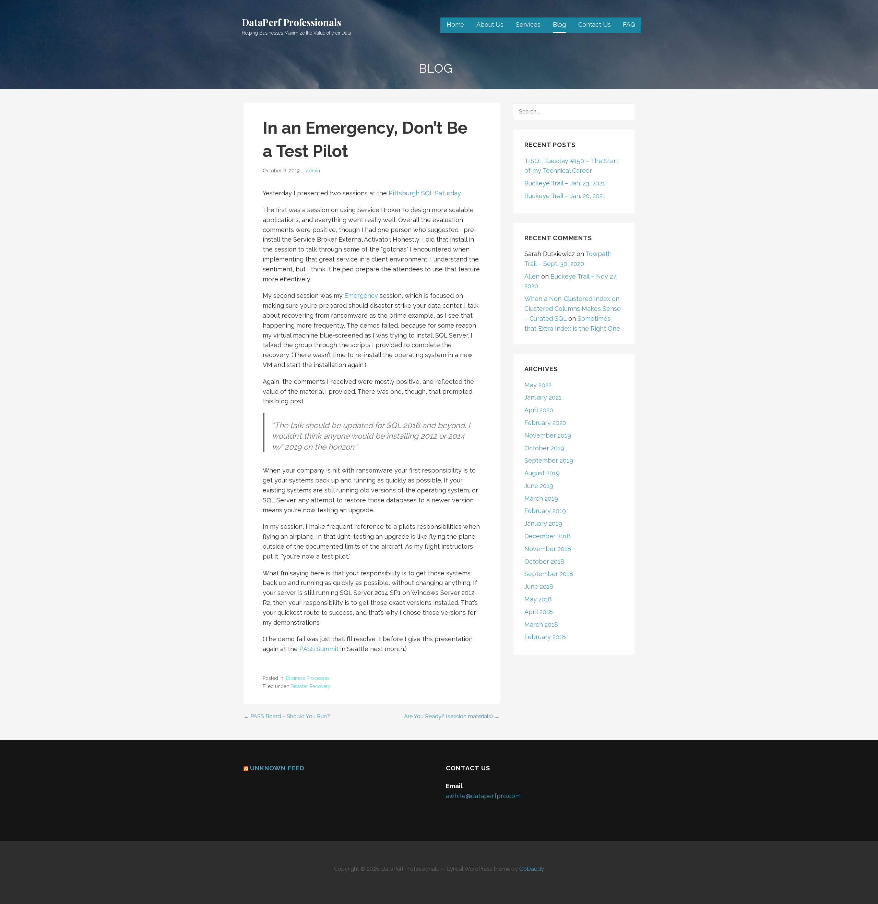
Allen (531, 276)
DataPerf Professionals (291, 22)
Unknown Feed (277, 768)
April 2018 (538, 611)
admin (313, 170)
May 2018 (538, 599)
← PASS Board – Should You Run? (287, 716)
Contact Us (594, 24)
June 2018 (538, 586)
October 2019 (544, 448)
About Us (489, 24)
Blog (559, 24)
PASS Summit (319, 648)
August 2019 (542, 473)
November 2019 (547, 435)
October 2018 (544, 561)
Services (528, 24)
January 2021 (542, 397)
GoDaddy (531, 869)
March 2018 (541, 624)
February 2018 (545, 636)
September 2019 (548, 460)
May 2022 (537, 385)
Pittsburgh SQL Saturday (425, 193)
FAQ (629, 24)
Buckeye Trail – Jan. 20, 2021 (564, 195)
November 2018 (547, 548)
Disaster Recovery (310, 686)
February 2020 (545, 422)
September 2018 (548, 573)
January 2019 (543, 523)
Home (455, 24)
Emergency (361, 295)
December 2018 (547, 536)
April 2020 (538, 410)
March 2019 (541, 498)
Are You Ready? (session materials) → (452, 716)
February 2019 (545, 510)
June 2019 (538, 485)
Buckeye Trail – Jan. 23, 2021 (564, 183)
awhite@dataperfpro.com (483, 795)
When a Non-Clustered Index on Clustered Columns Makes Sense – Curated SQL (572, 308)
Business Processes (308, 678)
